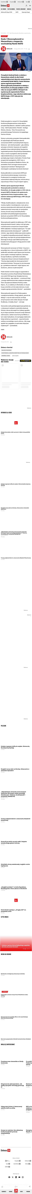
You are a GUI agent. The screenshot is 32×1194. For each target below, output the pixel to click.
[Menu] (30, 5)
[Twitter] (12, 1177)
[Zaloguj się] (26, 5)
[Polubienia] (2, 1186)
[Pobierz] (29, 49)
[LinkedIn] (16, 1177)
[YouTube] (19, 1177)
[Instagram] (22, 1177)
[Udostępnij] (29, 1186)
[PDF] (11, 342)
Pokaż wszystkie (15, 355)
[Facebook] (9, 1177)
